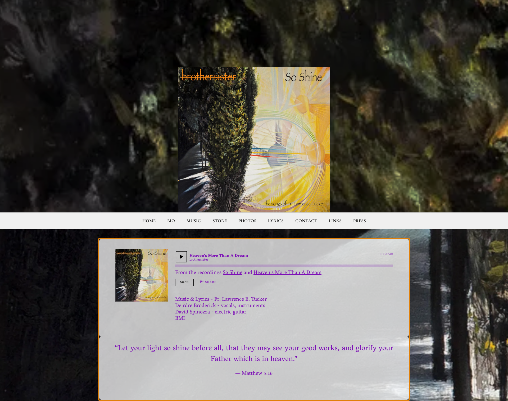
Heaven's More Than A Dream (287, 273)
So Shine (232, 273)
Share (210, 282)
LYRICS (276, 221)
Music (194, 221)
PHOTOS (247, 221)
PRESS (359, 221)
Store (219, 221)
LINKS (335, 221)
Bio (171, 221)
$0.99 (184, 282)
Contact (306, 221)
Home (149, 221)
